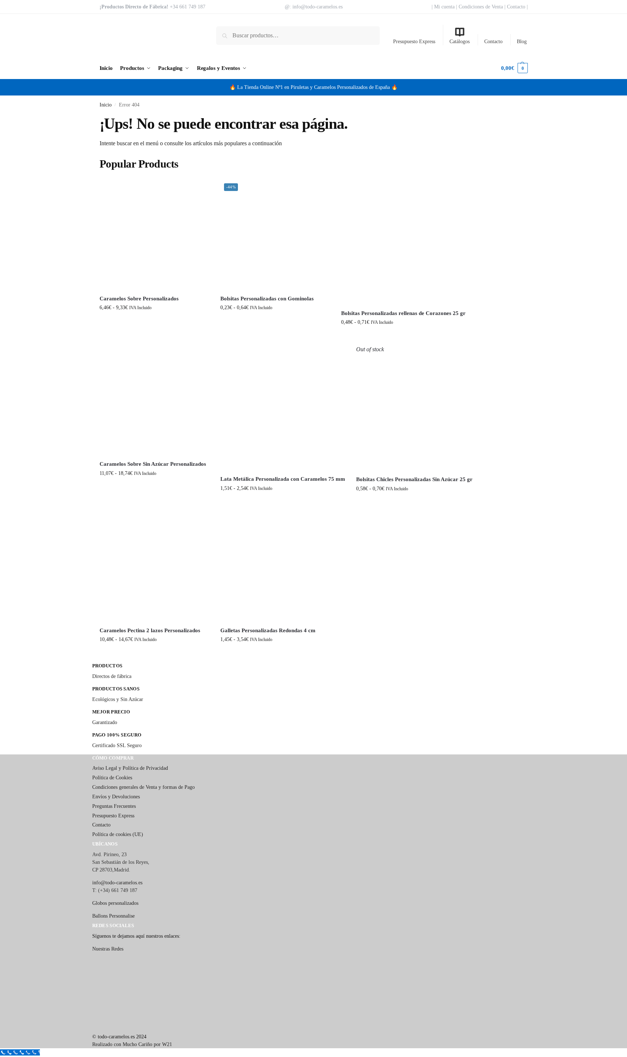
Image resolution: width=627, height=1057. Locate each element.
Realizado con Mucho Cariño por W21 (132, 1044)
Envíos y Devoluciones (116, 796)
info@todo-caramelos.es (317, 7)
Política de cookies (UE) (117, 834)
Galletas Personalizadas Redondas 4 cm (268, 630)
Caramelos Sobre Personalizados (139, 298)
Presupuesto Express (414, 41)
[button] (514, 68)
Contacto (493, 41)
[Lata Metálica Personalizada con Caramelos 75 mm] (282, 407)
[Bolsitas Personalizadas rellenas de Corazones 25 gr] (403, 242)
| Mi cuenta (443, 7)
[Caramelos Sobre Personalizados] (154, 234)
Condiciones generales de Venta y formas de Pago (143, 787)
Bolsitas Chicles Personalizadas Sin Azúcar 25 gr (414, 479)
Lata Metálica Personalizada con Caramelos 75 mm (282, 479)
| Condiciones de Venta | (480, 7)
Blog (522, 41)
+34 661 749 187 (187, 7)
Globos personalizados (115, 903)
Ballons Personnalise (113, 916)
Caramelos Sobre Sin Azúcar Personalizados (153, 464)
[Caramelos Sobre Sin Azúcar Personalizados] (154, 400)
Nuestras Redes (107, 949)
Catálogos (459, 41)
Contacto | (516, 7)
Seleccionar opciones (154, 323)
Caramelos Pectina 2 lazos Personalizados (150, 630)
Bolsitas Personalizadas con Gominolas (267, 298)
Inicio (106, 105)
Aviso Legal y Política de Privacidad (130, 768)
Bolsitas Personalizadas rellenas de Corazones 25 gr (403, 313)
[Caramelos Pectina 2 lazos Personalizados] (154, 566)
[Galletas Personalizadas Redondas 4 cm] (275, 566)
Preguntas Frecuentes (114, 806)
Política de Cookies (112, 777)
